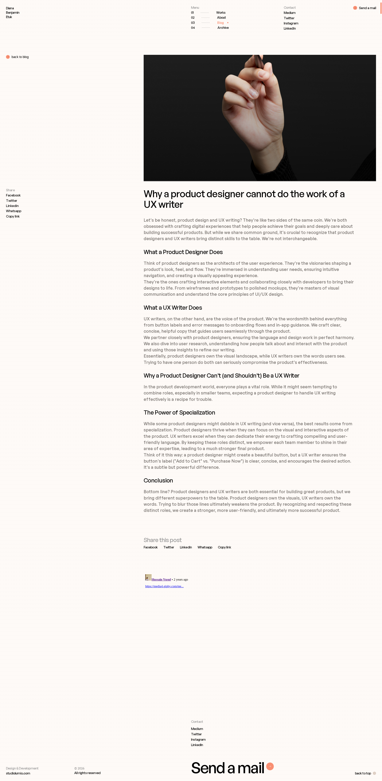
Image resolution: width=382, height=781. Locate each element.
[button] (13, 216)
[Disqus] (249, 622)
